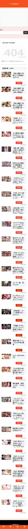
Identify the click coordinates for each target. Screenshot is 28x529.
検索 (1, 29)
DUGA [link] (19, 290)
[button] (25, 319)
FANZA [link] (19, 83)
